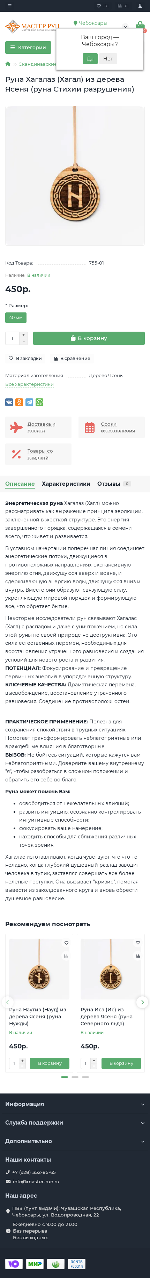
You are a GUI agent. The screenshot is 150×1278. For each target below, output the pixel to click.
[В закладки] (66, 942)
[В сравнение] (66, 956)
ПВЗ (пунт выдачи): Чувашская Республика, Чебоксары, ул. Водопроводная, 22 (66, 1211)
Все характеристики (29, 384)
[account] (140, 6)
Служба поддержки (34, 1122)
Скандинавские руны (44, 64)
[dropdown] (9, 6)
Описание (20, 484)
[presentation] (8, 1002)
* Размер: (16, 305)
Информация (24, 1104)
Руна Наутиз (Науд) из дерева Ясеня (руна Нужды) (37, 1016)
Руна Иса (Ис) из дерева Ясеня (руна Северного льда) (107, 1016)
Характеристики (66, 484)
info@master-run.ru (36, 1181)
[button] (64, 1077)
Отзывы (112, 484)
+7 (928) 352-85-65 (34, 1172)
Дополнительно (28, 1141)
